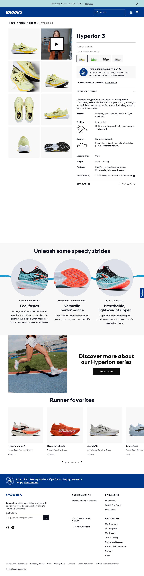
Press (107, 555)
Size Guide (110, 509)
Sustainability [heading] (83, 175)
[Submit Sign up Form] (46, 517)
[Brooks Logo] (33, 495)
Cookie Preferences (85, 564)
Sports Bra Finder (113, 505)
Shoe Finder (110, 500)
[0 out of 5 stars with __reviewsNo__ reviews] (90, 29)
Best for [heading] (80, 114)
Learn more (106, 371)
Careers (108, 551)
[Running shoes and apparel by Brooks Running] (14, 12)
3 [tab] (68, 462)
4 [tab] (69, 462)
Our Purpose (111, 528)
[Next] (82, 462)
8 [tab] (75, 462)
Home (12, 23)
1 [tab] (65, 462)
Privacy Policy (59, 564)
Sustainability (111, 537)
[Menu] (137, 12)
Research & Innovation (115, 546)
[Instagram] (7, 527)
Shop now (89, 4)
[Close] (137, 4)
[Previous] (62, 462)
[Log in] (131, 12)
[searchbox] (111, 12)
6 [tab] (72, 462)
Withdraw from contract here (107, 564)
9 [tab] (76, 462)
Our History (110, 533)
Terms (49, 564)
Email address (11, 513)
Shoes (32, 23)
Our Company (111, 524)
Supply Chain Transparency (16, 564)
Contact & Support (81, 527)
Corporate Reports (114, 542)
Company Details (37, 564)
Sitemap (71, 564)
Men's (22, 23)
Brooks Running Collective (84, 500)
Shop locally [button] (111, 83)
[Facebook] (12, 527)
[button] (24, 44)
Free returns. (31, 482)
